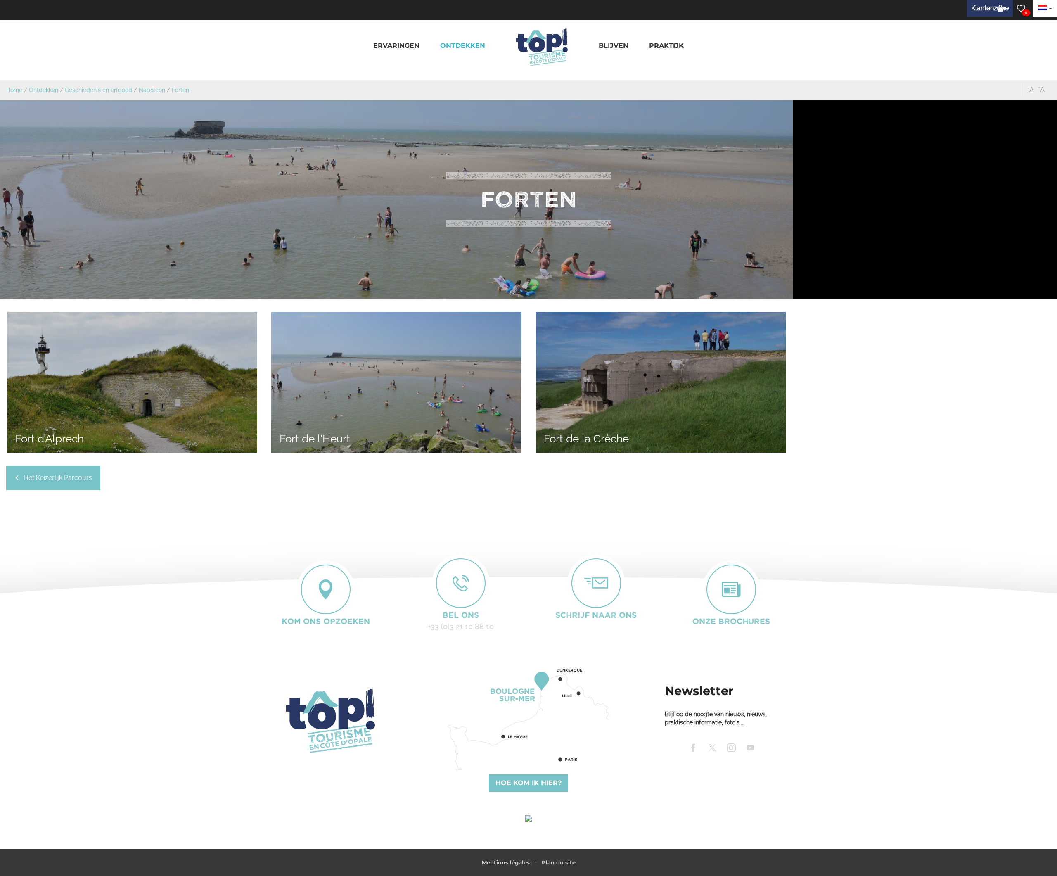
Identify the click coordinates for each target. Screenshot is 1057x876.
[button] (396, 46)
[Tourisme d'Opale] (330, 720)
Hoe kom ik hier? (528, 783)
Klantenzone (990, 8)
